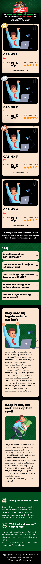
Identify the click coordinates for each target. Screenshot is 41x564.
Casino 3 (10, 156)
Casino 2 (10, 107)
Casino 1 (10, 54)
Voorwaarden (27, 557)
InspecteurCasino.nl (26, 555)
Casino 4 (10, 209)
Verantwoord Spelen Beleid (20, 560)
